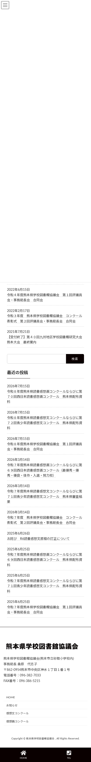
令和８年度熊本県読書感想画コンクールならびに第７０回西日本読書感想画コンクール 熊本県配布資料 (44, 397)
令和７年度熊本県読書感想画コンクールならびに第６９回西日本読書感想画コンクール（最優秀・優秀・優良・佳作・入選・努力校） (44, 471)
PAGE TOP (83, 740)
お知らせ (12, 705)
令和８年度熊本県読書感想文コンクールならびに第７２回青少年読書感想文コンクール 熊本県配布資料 (44, 423)
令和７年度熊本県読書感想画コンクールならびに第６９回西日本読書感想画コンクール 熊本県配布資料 (44, 560)
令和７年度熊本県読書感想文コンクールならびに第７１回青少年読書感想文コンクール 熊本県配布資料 (44, 586)
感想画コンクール (17, 721)
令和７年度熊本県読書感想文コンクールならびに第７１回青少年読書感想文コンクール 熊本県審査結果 (44, 497)
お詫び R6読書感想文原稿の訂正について (38, 539)
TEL (69, 758)
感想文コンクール (17, 713)
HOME (10, 697)
